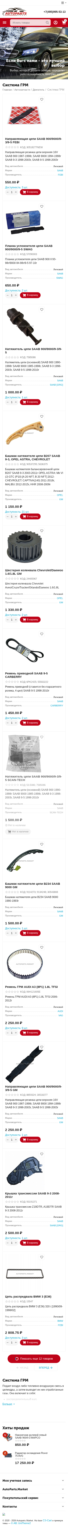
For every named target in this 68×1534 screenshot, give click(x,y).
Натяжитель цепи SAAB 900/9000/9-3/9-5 (33, 350)
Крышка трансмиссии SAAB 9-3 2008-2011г (32, 1195)
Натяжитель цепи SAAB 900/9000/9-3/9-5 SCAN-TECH (33, 778)
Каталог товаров (4, 22)
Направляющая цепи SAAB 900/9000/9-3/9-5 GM (33, 1088)
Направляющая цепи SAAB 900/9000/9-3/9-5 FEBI (33, 140)
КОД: (23, 147)
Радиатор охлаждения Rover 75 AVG (31, 1454)
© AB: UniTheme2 (21, 1523)
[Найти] (47, 22)
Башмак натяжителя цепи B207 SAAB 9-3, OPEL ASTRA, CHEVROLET (32, 457)
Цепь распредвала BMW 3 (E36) (28, 1296)
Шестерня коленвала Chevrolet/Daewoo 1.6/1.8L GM (34, 572)
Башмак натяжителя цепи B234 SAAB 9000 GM (32, 885)
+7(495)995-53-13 (55, 11)
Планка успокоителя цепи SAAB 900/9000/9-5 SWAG (28, 247)
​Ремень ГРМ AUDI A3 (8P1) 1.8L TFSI (31, 987)
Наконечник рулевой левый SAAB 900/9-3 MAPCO (30, 1436)
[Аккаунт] (55, 22)
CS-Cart (47, 1520)
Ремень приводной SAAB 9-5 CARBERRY (26, 675)
